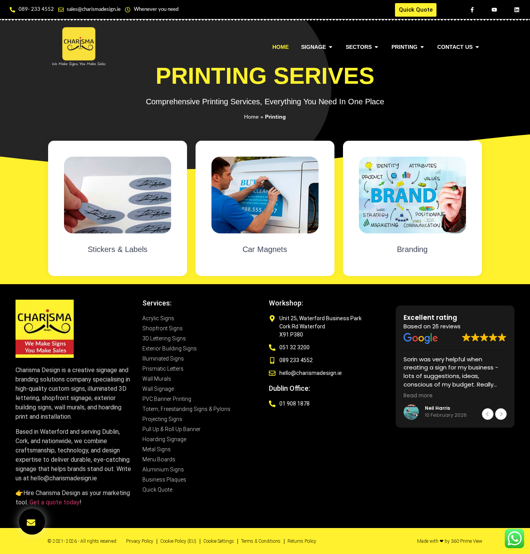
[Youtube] (494, 9)
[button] (501, 414)
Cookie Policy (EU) (178, 541)
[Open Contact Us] (477, 47)
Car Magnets (264, 249)
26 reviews (446, 326)
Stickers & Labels (117, 249)
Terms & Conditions (261, 541)
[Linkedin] (516, 9)
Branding (412, 249)
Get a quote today (54, 502)
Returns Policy (302, 541)
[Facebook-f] (472, 9)
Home (251, 117)
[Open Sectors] (376, 47)
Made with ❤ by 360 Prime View (449, 541)
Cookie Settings (218, 541)
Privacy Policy (139, 541)
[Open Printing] (422, 47)
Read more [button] (418, 395)
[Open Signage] (330, 47)
